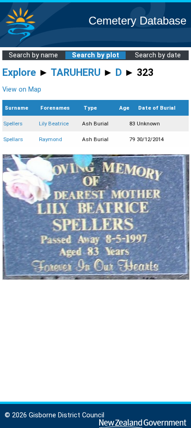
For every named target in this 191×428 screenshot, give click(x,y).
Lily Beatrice (54, 123)
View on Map (21, 89)
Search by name (33, 55)
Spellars (13, 139)
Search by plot (95, 55)
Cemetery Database (137, 20)
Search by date (158, 55)
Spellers (13, 123)
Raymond (50, 139)
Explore (19, 72)
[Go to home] (20, 41)
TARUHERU (76, 72)
